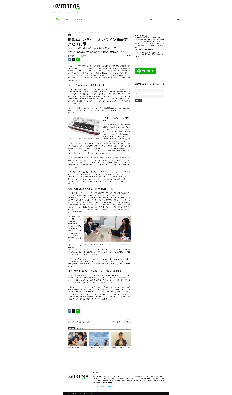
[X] (73, 59)
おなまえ (137, 88)
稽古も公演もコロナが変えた (122, 322)
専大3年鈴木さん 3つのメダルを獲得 (120, 347)
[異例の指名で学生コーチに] (99, 339)
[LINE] (78, 59)
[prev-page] (69, 351)
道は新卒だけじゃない (73, 347)
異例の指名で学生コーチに (96, 347)
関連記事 (71, 328)
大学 (74, 32)
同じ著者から (80, 328)
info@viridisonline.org (107, 386)
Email (136, 93)
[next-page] (72, 351)
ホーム (69, 32)
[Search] (178, 19)
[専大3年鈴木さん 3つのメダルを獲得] (121, 339)
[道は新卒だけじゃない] (77, 339)
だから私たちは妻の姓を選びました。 (79, 322)
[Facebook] (69, 59)
